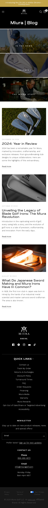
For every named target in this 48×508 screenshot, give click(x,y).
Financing (24, 390)
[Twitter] (19, 345)
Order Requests (24, 387)
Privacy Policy (7, 493)
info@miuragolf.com (24, 467)
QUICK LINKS (23, 358)
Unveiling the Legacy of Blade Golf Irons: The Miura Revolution (24, 213)
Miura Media (24, 394)
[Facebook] (13, 345)
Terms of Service (20, 493)
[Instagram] (24, 345)
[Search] (41, 12)
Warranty (24, 398)
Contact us (24, 365)
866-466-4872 (24, 458)
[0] (44, 12)
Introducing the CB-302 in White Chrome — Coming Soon (24, 3)
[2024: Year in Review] (24, 121)
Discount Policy (24, 376)
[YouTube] (29, 345)
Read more (6, 166)
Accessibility (24, 409)
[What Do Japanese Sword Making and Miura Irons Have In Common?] (24, 258)
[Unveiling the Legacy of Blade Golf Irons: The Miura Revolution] (24, 188)
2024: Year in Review (19, 144)
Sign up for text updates (30, 443)
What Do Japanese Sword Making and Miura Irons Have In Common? (23, 284)
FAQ (24, 383)
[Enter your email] (43, 436)
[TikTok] (35, 345)
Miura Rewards (24, 402)
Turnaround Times (24, 379)
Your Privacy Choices (39, 493)
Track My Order (24, 368)
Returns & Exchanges (24, 372)
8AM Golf (31, 500)
